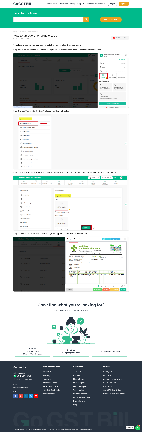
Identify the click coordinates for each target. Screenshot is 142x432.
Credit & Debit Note (51, 390)
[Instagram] (21, 396)
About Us (77, 372)
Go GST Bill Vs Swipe (112, 390)
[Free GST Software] (22, 4)
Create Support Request (109, 347)
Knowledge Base (80, 383)
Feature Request (80, 386)
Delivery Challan (50, 375)
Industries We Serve (81, 397)
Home (15, 31)
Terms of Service (60, 429)
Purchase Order (50, 383)
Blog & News (78, 379)
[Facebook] (15, 396)
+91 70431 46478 (33, 347)
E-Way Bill (107, 372)
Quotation (47, 379)
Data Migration (79, 401)
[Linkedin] (26, 396)
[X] (31, 396)
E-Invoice (107, 375)
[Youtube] (36, 396)
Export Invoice (49, 394)
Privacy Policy (51, 429)
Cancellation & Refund (72, 429)
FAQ (75, 404)
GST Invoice (48, 372)
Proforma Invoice (50, 386)
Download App (109, 383)
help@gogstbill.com (71, 347)
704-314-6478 (24, 375)
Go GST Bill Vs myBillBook (114, 394)
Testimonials (78, 390)
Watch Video (121, 37)
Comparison (108, 386)
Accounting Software (112, 379)
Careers (76, 375)
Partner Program (80, 394)
